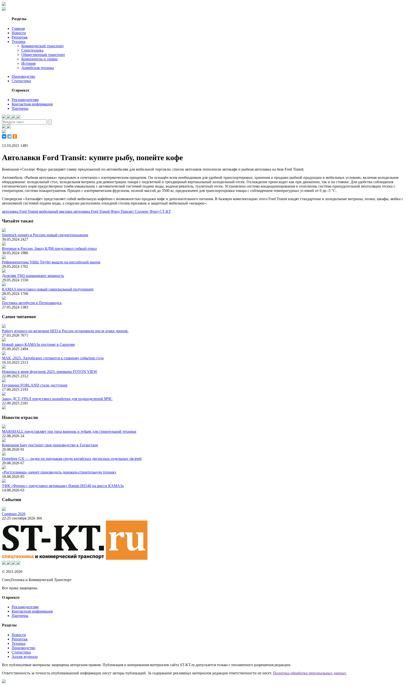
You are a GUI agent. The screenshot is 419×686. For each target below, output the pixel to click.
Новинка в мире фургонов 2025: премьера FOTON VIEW (49, 372)
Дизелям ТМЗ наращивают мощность (33, 276)
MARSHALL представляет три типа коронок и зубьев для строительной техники (69, 431)
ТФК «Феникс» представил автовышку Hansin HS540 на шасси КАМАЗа (63, 486)
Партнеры (20, 108)
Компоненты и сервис (39, 59)
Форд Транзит (123, 211)
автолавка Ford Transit (20, 211)
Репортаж (20, 37)
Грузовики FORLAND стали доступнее (34, 385)
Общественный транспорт (43, 55)
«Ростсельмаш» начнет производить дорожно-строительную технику (59, 472)
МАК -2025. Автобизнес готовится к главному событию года (53, 358)
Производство (23, 76)
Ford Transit (101, 211)
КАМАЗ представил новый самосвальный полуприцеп (48, 289)
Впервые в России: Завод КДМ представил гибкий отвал (49, 248)
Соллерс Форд (147, 211)
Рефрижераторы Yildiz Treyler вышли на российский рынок (51, 262)
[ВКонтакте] (4, 136)
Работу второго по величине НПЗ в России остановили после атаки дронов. (65, 331)
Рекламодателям (25, 100)
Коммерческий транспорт (42, 46)
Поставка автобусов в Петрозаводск (32, 303)
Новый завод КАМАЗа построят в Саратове (38, 344)
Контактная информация (32, 104)
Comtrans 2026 (13, 514)
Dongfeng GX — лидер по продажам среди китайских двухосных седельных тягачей (72, 459)
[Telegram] (9, 136)
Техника (18, 41)
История (28, 63)
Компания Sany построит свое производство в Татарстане (50, 445)
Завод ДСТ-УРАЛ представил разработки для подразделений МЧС (57, 399)
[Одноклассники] (15, 136)
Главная (18, 28)
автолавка (82, 211)
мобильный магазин (56, 211)
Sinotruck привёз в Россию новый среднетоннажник (45, 235)
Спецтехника (32, 50)
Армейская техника (37, 68)
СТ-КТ (165, 211)
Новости (19, 33)
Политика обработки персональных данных (309, 673)
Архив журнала (25, 656)
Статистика (21, 81)
